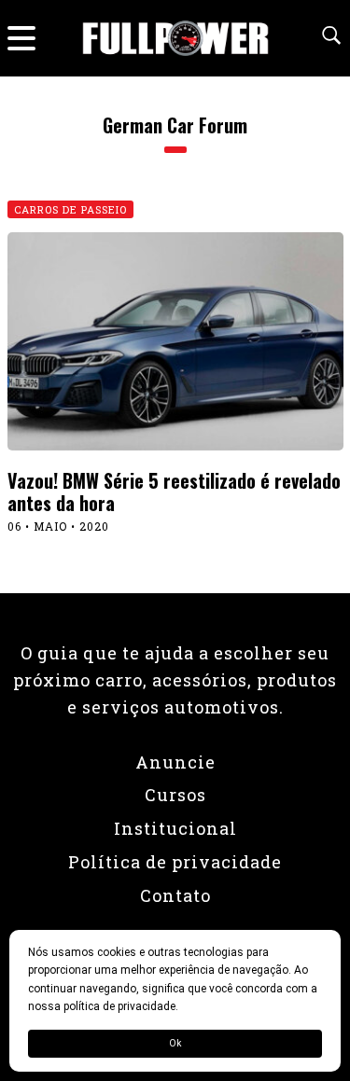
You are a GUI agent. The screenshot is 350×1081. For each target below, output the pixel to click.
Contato (175, 895)
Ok (175, 1043)
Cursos (175, 794)
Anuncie (175, 762)
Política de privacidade (175, 862)
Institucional (175, 828)
